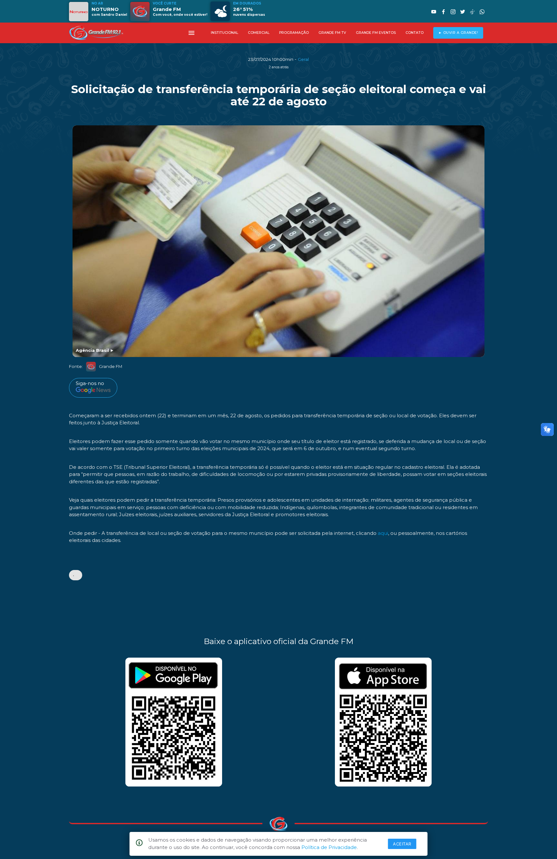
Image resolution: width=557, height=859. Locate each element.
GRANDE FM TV (332, 33)
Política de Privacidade (329, 847)
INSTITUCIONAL (224, 33)
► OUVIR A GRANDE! (458, 33)
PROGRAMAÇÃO (294, 33)
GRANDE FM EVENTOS (376, 33)
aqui (383, 533)
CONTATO (415, 33)
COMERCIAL (258, 33)
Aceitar (402, 843)
